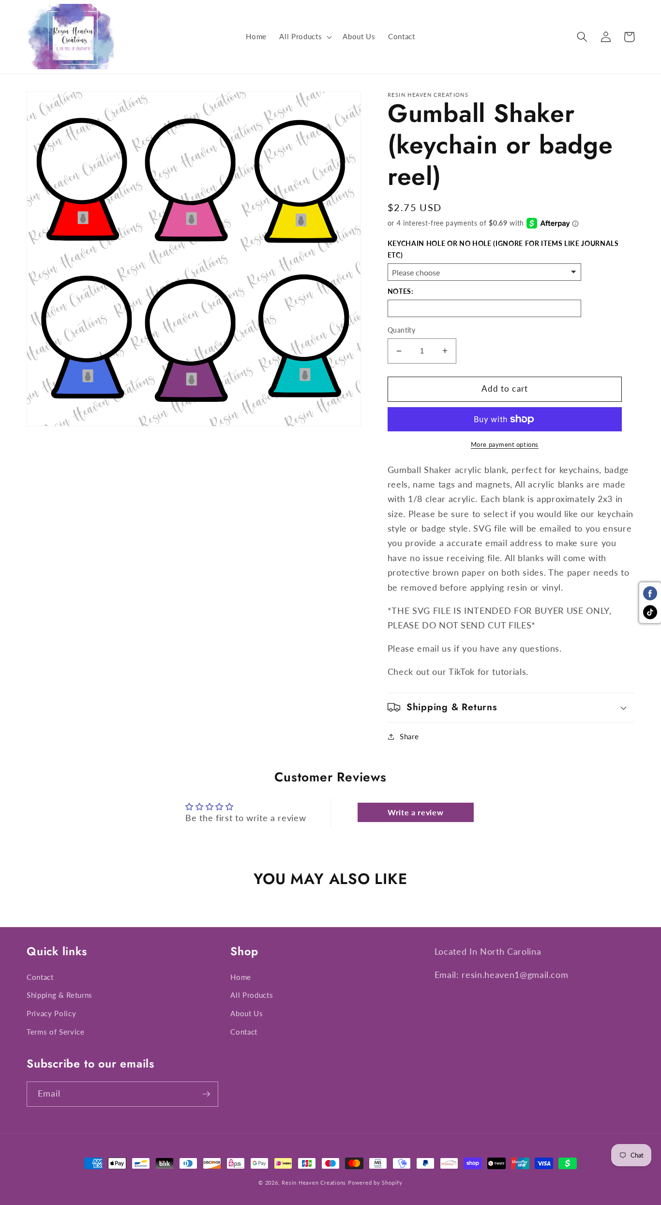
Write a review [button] (415, 812)
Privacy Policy (51, 1013)
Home (240, 977)
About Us (246, 1013)
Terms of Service (56, 1031)
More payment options (505, 444)
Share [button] (409, 736)
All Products (251, 995)
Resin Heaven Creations (314, 1182)
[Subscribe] (206, 1094)
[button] (304, 37)
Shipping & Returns (59, 995)
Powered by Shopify (375, 1182)
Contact (40, 977)
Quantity (402, 330)
